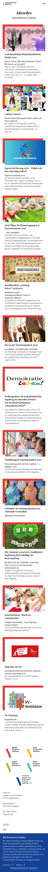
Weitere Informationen (19, 868)
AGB (4, 829)
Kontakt (6, 824)
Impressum (33, 868)
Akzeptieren (7, 865)
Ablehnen (19, 865)
